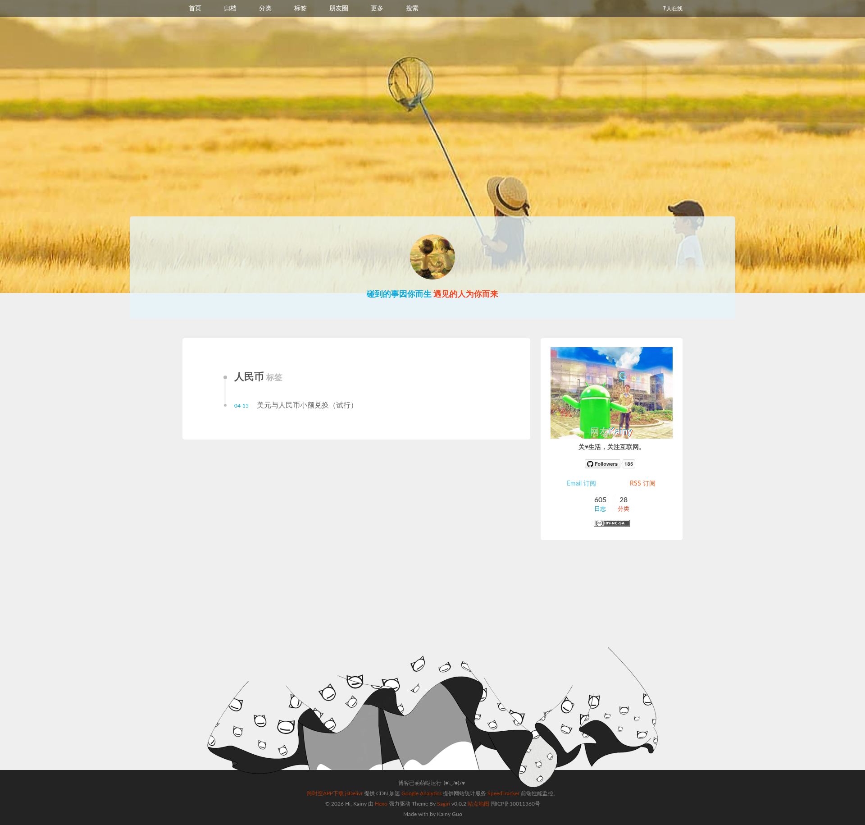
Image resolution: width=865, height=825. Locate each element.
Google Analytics (421, 793)
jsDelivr (354, 793)
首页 (195, 8)
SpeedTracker (503, 793)
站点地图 (478, 804)
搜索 (412, 8)
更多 (377, 8)
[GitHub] (612, 463)
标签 (300, 8)
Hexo (381, 804)
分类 (265, 8)
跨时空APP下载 (325, 793)
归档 (230, 8)
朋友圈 (338, 8)
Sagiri (443, 804)
